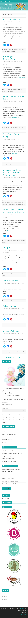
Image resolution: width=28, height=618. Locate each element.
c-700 (11, 127)
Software (12, 51)
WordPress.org (5, 602)
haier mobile (16, 127)
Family (22, 351)
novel (17, 273)
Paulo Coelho (21, 163)
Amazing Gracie (16, 89)
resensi (4, 91)
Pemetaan (7, 51)
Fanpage (7, 488)
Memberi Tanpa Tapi (7, 437)
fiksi (16, 324)
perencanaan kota (15, 204)
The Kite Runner (10, 280)
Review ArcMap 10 (11, 19)
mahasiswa (9, 240)
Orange (6, 247)
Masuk (3, 594)
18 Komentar (21, 177)
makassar (13, 202)
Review (9, 49)
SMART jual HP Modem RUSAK (13, 97)
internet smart (9, 129)
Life (8, 163)
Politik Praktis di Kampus (8, 478)
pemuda (23, 240)
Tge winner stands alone (16, 165)
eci (3, 450)
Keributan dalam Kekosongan (9, 434)
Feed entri (4, 596)
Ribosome (22, 608)
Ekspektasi (4, 442)
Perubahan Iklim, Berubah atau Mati (10, 481)
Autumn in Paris (10, 306)
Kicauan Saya (5, 498)
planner (5, 49)
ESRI (3, 51)
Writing (4, 202)
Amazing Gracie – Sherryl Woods (11, 57)
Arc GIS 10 (16, 49)
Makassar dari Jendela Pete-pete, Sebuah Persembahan (13, 172)
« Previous (9, 357)
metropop (20, 324)
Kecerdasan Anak (11, 450)
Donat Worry (11, 458)
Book (5, 89)
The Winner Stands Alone (11, 135)
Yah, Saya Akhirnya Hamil (16, 453)
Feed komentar (5, 599)
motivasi (11, 201)
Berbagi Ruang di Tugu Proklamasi (10, 483)
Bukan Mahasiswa (11, 461)
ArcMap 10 (21, 49)
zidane (3, 458)
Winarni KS (6, 22)
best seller (15, 351)
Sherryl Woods (9, 91)
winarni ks (22, 204)
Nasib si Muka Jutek (6, 439)
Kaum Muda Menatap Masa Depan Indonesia (13, 211)
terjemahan (21, 300)
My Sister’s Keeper (11, 331)
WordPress (23, 614)
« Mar (3, 422)
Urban (23, 201)
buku (22, 89)
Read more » (6, 40)
